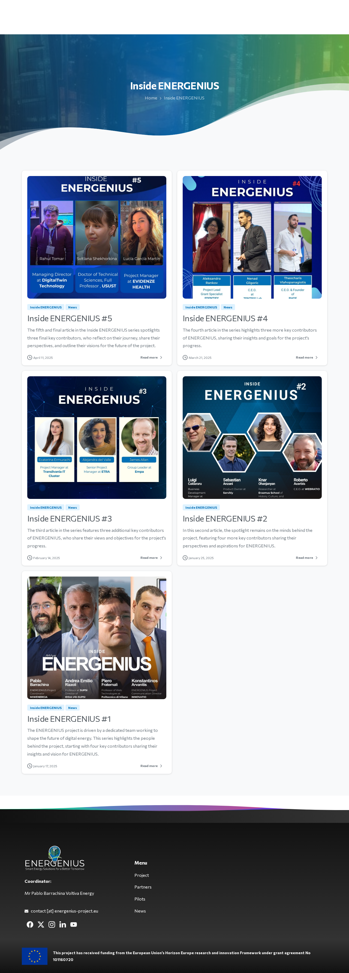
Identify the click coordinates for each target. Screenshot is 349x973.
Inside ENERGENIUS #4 (225, 318)
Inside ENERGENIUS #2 (225, 518)
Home (151, 97)
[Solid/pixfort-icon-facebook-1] (30, 924)
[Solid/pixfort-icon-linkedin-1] (62, 924)
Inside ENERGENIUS (184, 97)
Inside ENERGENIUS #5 (69, 318)
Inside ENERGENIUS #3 (69, 518)
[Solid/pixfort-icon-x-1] (40, 924)
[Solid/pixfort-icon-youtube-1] (73, 924)
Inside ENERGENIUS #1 (69, 718)
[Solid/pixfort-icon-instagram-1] (51, 924)
